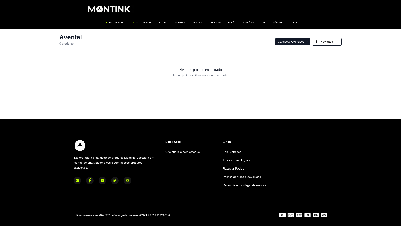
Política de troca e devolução (242, 176)
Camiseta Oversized (293, 41)
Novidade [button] (327, 41)
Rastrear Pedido (233, 168)
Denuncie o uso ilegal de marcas (244, 185)
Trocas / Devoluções (236, 160)
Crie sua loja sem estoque (182, 151)
